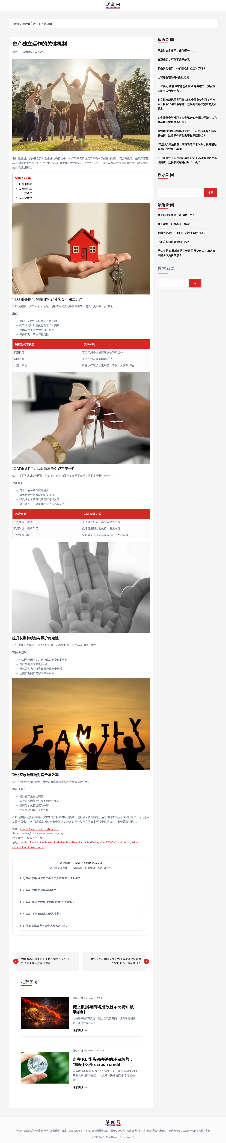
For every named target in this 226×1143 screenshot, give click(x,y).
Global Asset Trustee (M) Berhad (39, 829)
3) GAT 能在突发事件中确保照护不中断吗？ (49, 901)
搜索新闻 (166, 268)
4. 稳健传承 (25, 197)
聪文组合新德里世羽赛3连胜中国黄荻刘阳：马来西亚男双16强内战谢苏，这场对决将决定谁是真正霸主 (187, 104)
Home (15, 23)
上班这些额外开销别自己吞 (174, 77)
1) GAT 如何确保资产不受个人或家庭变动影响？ (52, 878)
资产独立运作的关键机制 (37, 23)
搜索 (210, 192)
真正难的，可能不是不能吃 (174, 59)
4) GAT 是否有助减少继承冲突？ (42, 913)
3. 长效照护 (25, 193)
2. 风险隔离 (25, 188)
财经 (15, 51)
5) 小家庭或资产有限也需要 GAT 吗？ (45, 925)
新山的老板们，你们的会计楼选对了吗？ (182, 68)
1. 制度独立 (25, 184)
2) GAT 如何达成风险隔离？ (39, 889)
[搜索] (195, 283)
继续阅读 (78, 1030)
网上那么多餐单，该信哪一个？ (176, 50)
